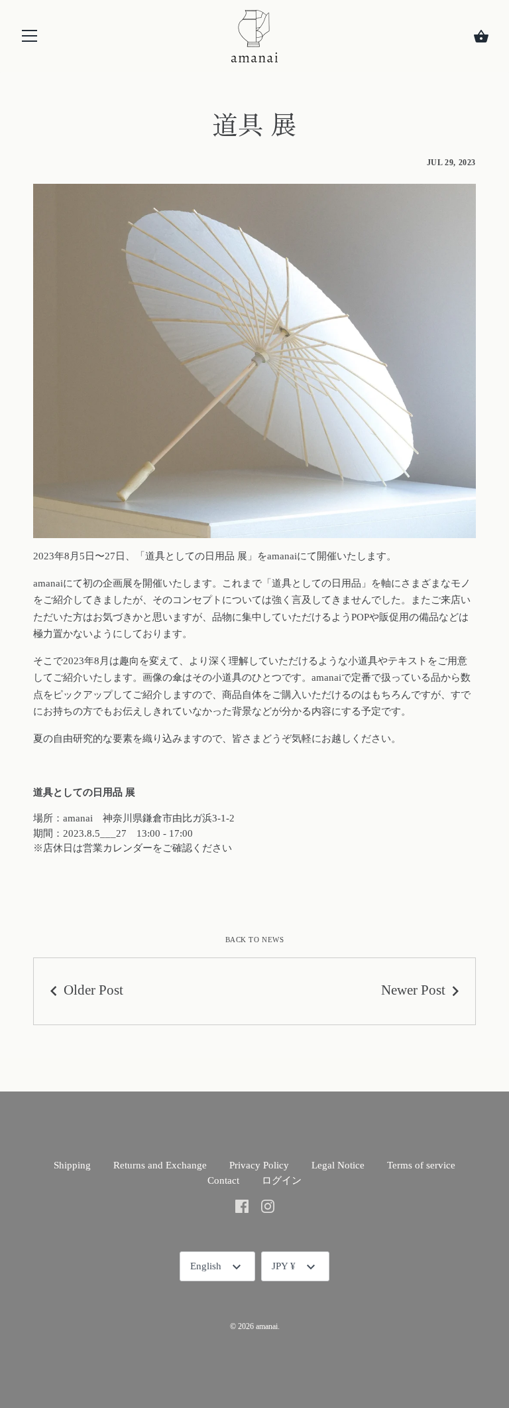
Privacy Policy (259, 1165)
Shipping (72, 1165)
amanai (267, 1326)
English (205, 1266)
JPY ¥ (284, 1266)
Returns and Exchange (160, 1165)
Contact (223, 1180)
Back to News (254, 940)
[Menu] (30, 39)
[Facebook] (242, 1205)
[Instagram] (267, 1205)
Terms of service (421, 1165)
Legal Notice (338, 1165)
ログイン (282, 1180)
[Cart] (481, 36)
